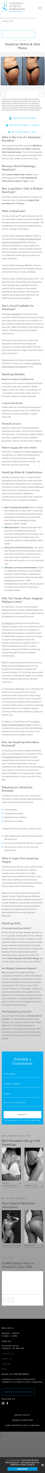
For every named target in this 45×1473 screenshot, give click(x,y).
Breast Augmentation (9, 1184)
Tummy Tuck (30, 1186)
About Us (7, 1359)
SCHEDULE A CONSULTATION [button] (18, 34)
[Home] (13, 7)
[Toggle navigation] (39, 8)
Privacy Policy (22, 1415)
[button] (41, 94)
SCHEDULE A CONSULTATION (18, 1392)
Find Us (6, 1341)
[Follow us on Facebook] (8, 1403)
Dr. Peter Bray (18, 689)
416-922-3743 (7, 21)
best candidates (13, 314)
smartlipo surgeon (13, 757)
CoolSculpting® (11, 1246)
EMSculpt (29, 1246)
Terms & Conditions (22, 1420)
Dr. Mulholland (8, 623)
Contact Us (8, 1354)
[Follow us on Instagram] (3, 1403)
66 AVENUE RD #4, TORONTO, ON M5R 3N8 (13, 1347)
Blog (4, 1369)
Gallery (6, 1364)
